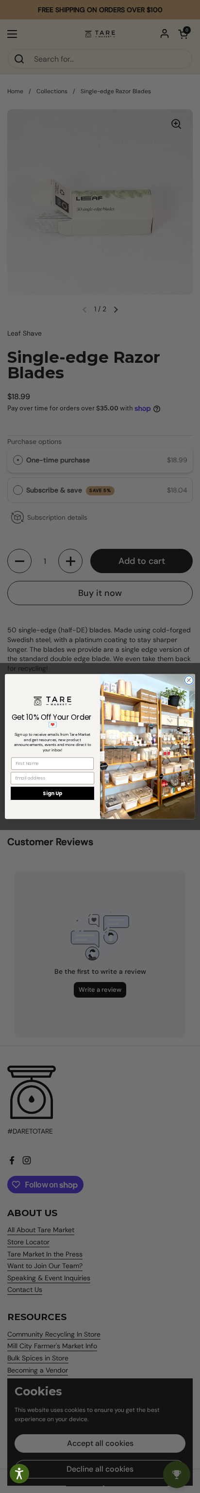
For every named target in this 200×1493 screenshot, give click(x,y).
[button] (19, 1473)
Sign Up (52, 793)
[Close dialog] (188, 680)
